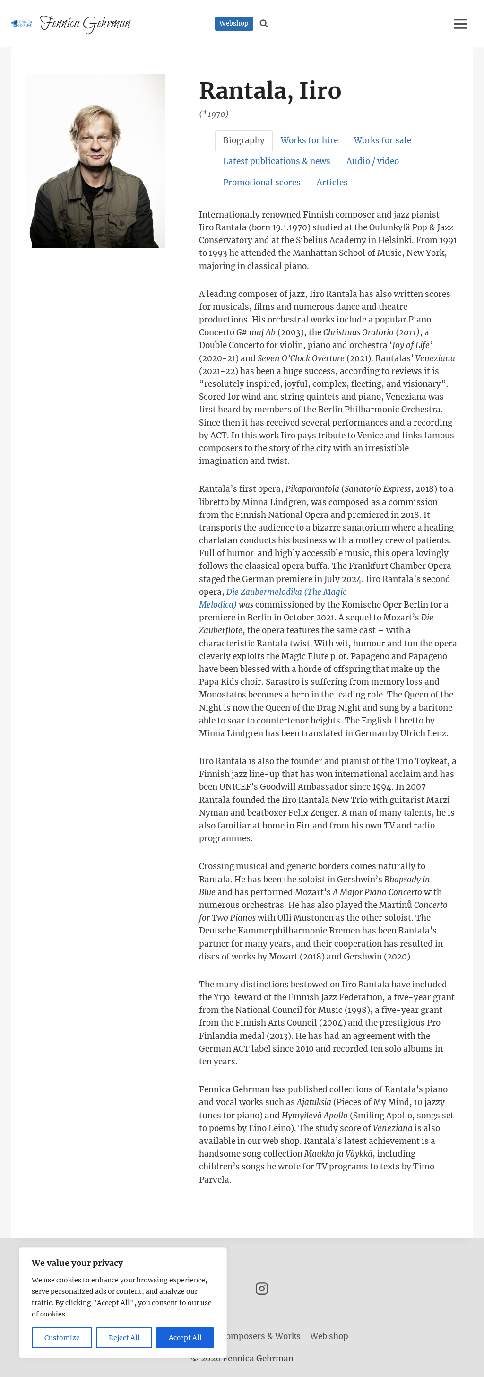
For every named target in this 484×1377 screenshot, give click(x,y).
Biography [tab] (244, 140)
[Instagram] (262, 1288)
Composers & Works (261, 1336)
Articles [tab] (332, 182)
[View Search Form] (264, 23)
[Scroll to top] (460, 1362)
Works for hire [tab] (309, 140)
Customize (62, 1337)
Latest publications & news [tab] (276, 161)
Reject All (124, 1337)
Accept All (185, 1337)
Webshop (234, 23)
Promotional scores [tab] (262, 182)
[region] (123, 1302)
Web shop (329, 1336)
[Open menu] (462, 24)
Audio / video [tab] (372, 161)
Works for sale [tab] (382, 140)
